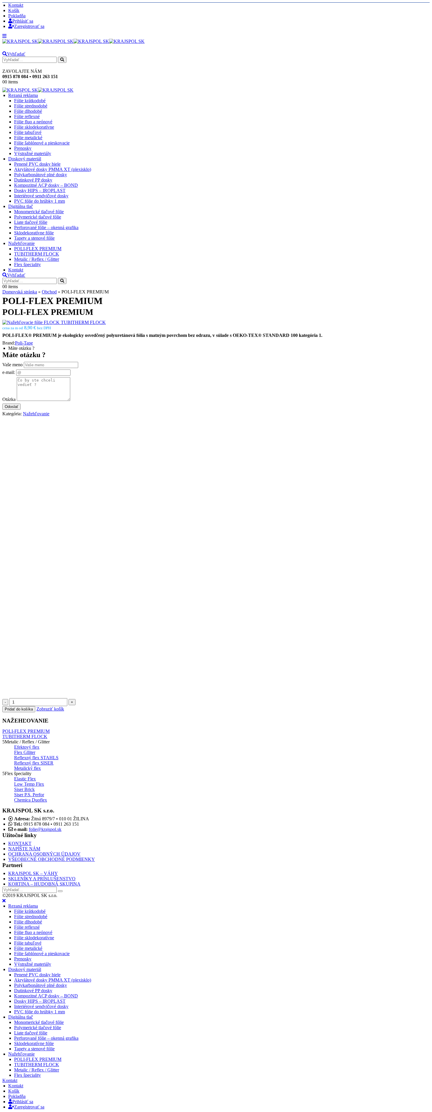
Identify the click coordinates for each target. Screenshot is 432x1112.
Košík (13, 10)
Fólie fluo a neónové (33, 121)
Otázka (9, 399)
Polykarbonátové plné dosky (40, 174)
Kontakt (15, 5)
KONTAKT (19, 843)
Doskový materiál (24, 158)
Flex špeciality (27, 264)
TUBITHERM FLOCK (36, 253)
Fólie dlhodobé (28, 111)
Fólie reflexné (27, 116)
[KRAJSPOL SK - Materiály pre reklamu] (73, 41)
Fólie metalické (28, 137)
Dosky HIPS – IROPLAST (40, 190)
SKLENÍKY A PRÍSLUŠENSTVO (42, 878)
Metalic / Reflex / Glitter (36, 259)
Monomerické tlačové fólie (39, 211)
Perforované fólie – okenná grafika (46, 227)
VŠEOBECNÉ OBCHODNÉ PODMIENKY (51, 859)
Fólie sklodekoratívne (34, 127)
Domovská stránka (19, 291)
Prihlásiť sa (22, 21)
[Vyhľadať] (62, 60)
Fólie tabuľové (27, 132)
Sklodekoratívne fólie (34, 232)
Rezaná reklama (23, 95)
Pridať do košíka (19, 709)
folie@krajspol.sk (45, 829)
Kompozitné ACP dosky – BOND (46, 185)
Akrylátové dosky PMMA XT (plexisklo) (52, 169)
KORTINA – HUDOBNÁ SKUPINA (44, 883)
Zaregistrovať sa (29, 26)
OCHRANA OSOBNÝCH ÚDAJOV (44, 853)
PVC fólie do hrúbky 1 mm (39, 201)
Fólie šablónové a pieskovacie (42, 142)
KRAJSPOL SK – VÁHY (33, 873)
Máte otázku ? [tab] (21, 348)
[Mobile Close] (4, 900)
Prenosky (22, 148)
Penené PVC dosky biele (37, 164)
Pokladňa (17, 15)
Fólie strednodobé (30, 105)
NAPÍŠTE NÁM (24, 848)
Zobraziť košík (50, 708)
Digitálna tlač (20, 206)
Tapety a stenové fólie (34, 238)
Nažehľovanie (21, 243)
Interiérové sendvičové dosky (41, 195)
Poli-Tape (24, 342)
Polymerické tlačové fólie (37, 216)
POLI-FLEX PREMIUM (37, 248)
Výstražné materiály (32, 153)
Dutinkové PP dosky (33, 179)
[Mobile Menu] (4, 35)
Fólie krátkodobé (30, 100)
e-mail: (8, 372)
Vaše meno (12, 364)
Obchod (49, 291)
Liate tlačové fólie (30, 222)
